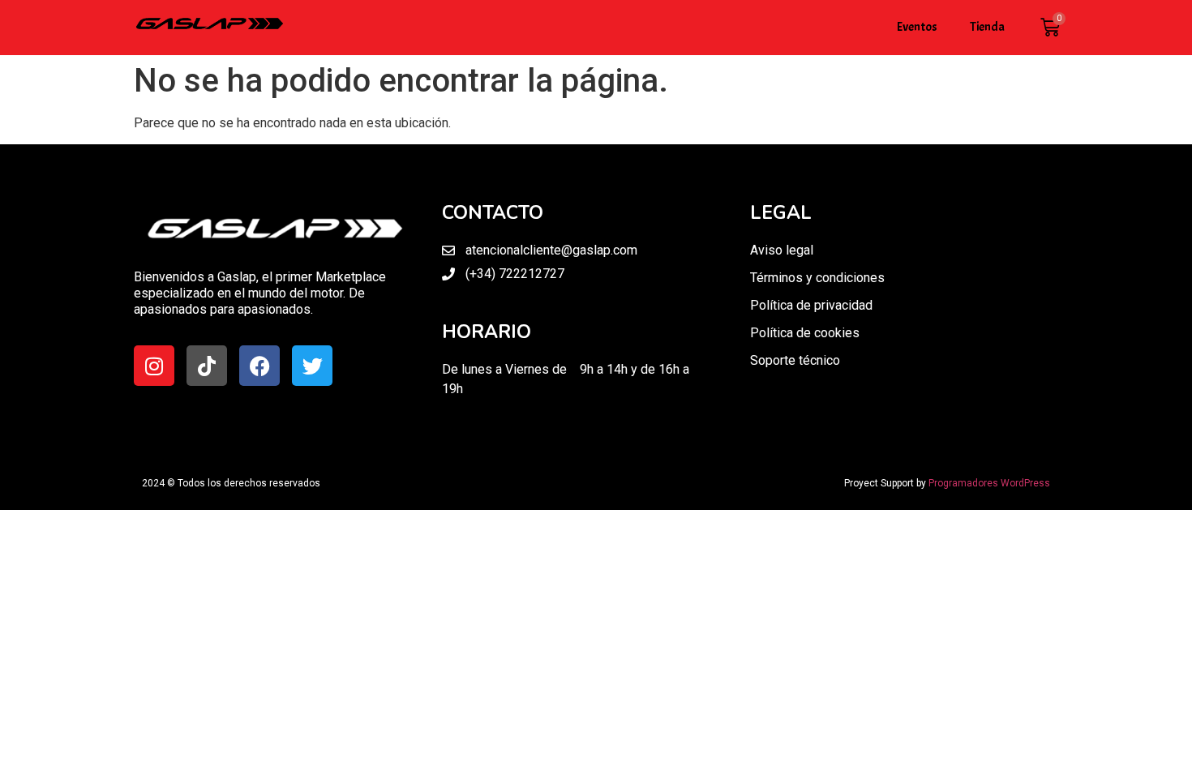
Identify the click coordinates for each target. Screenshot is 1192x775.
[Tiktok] (207, 365)
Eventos (917, 27)
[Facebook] (259, 365)
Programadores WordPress (989, 483)
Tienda (987, 27)
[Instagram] (154, 365)
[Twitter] (312, 365)
